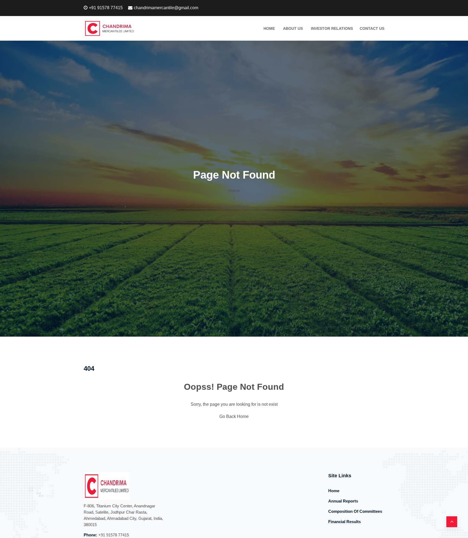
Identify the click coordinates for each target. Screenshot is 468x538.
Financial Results (344, 521)
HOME (269, 28)
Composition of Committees (355, 511)
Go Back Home (234, 416)
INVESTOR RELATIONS (332, 28)
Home (234, 190)
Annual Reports (343, 501)
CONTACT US (372, 28)
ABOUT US (293, 28)
